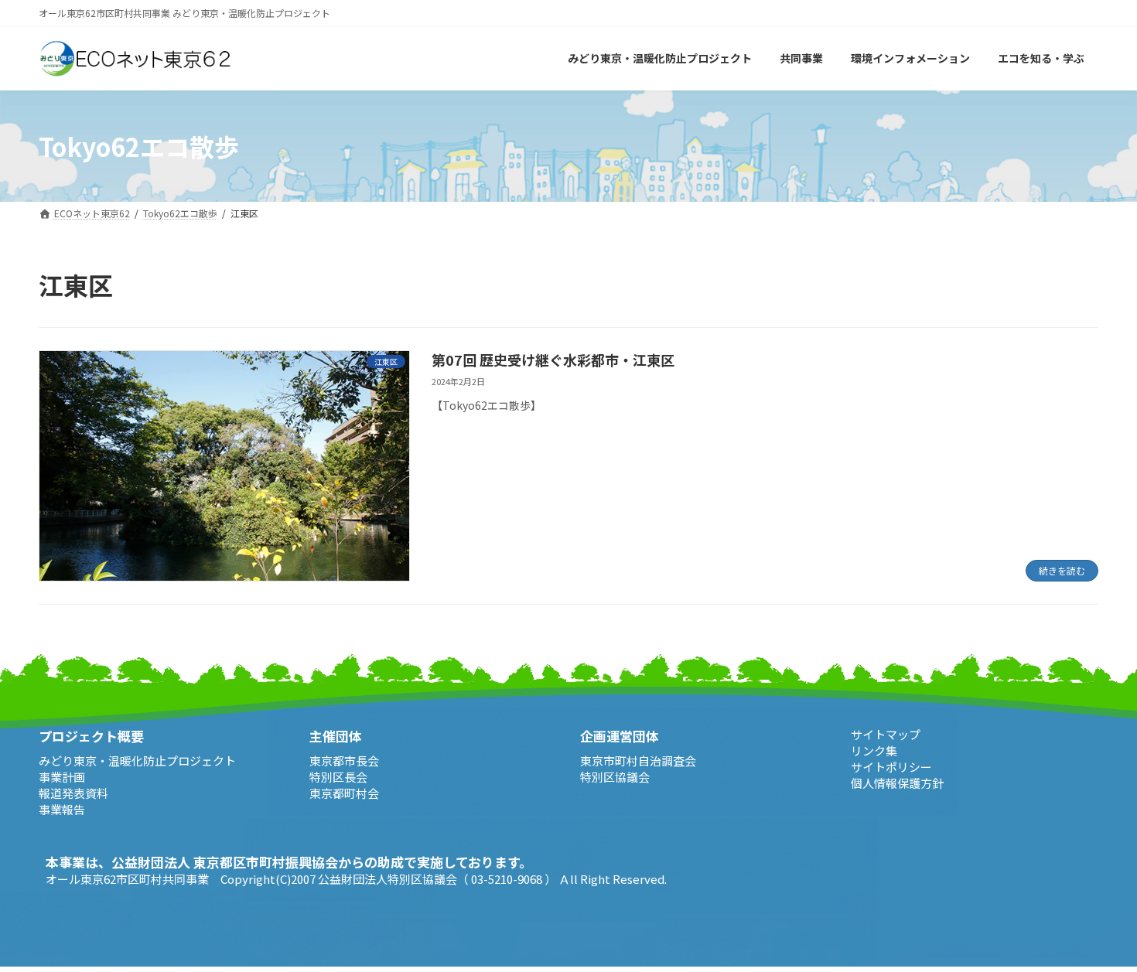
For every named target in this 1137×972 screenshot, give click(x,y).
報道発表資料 (73, 792)
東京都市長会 (344, 760)
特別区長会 (338, 776)
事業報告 (62, 808)
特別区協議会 (615, 776)
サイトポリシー (891, 767)
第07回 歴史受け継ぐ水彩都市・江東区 (553, 360)
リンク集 (874, 750)
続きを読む (1062, 570)
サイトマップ (885, 734)
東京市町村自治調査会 (638, 760)
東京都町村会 (344, 792)
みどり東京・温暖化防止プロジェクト (137, 760)
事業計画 (62, 776)
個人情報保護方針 (897, 783)
